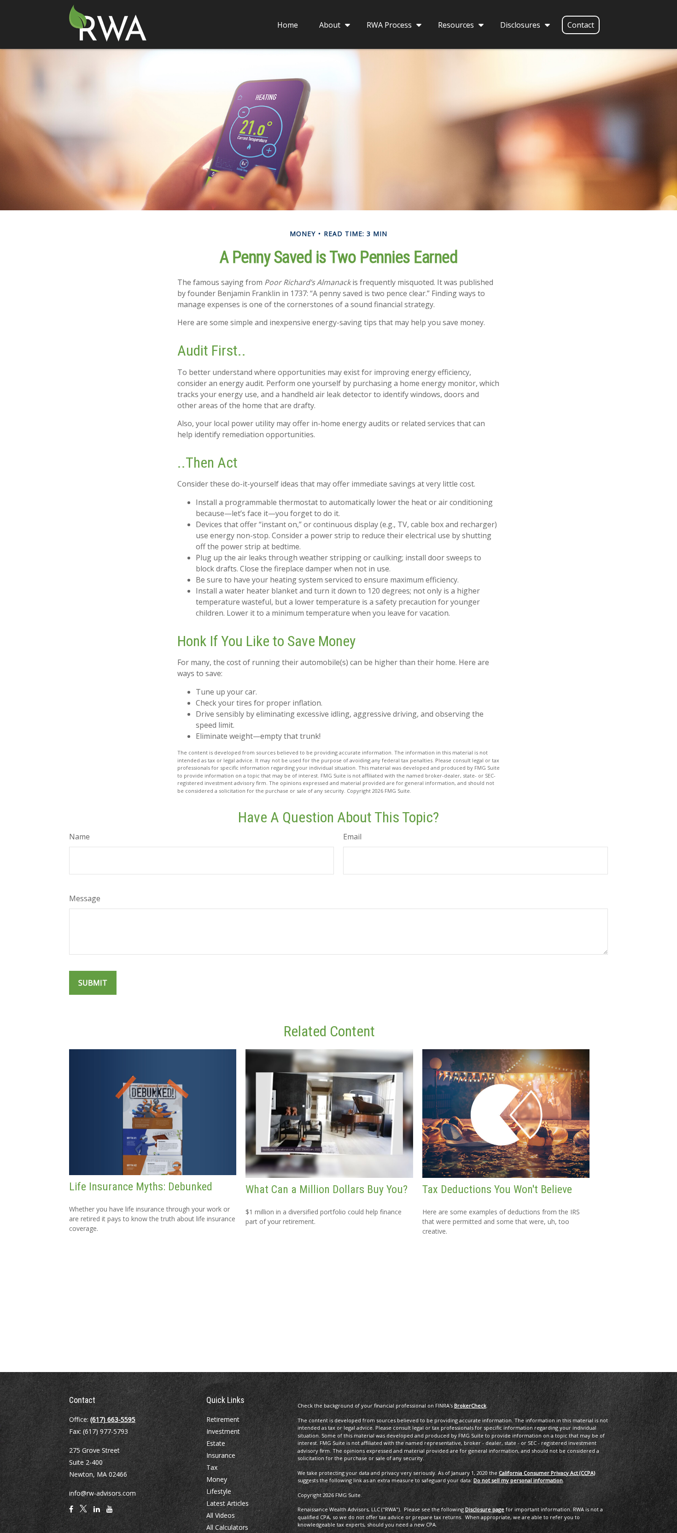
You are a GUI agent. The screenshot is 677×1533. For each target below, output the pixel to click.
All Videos (220, 1515)
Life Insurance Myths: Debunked (140, 1186)
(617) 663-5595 (112, 1419)
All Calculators (227, 1527)
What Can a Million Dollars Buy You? (326, 1189)
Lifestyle (218, 1491)
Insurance (220, 1455)
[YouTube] (109, 1512)
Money (216, 1479)
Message (84, 898)
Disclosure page (484, 1509)
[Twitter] (83, 1512)
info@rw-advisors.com (102, 1493)
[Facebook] (71, 1512)
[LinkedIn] (96, 1512)
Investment (223, 1431)
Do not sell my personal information (518, 1480)
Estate (215, 1443)
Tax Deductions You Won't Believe (497, 1189)
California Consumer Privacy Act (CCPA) (547, 1472)
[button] (288, 24)
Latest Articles (227, 1503)
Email (352, 837)
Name (79, 837)
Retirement (222, 1419)
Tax (211, 1467)
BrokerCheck (470, 1405)
